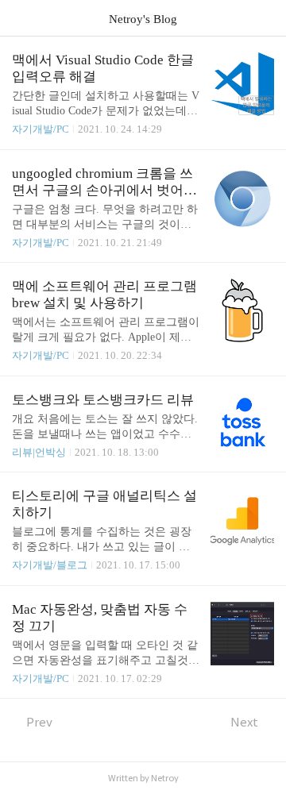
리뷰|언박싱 (39, 452)
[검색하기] (266, 18)
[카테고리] (19, 18)
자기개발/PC (40, 129)
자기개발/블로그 (49, 565)
